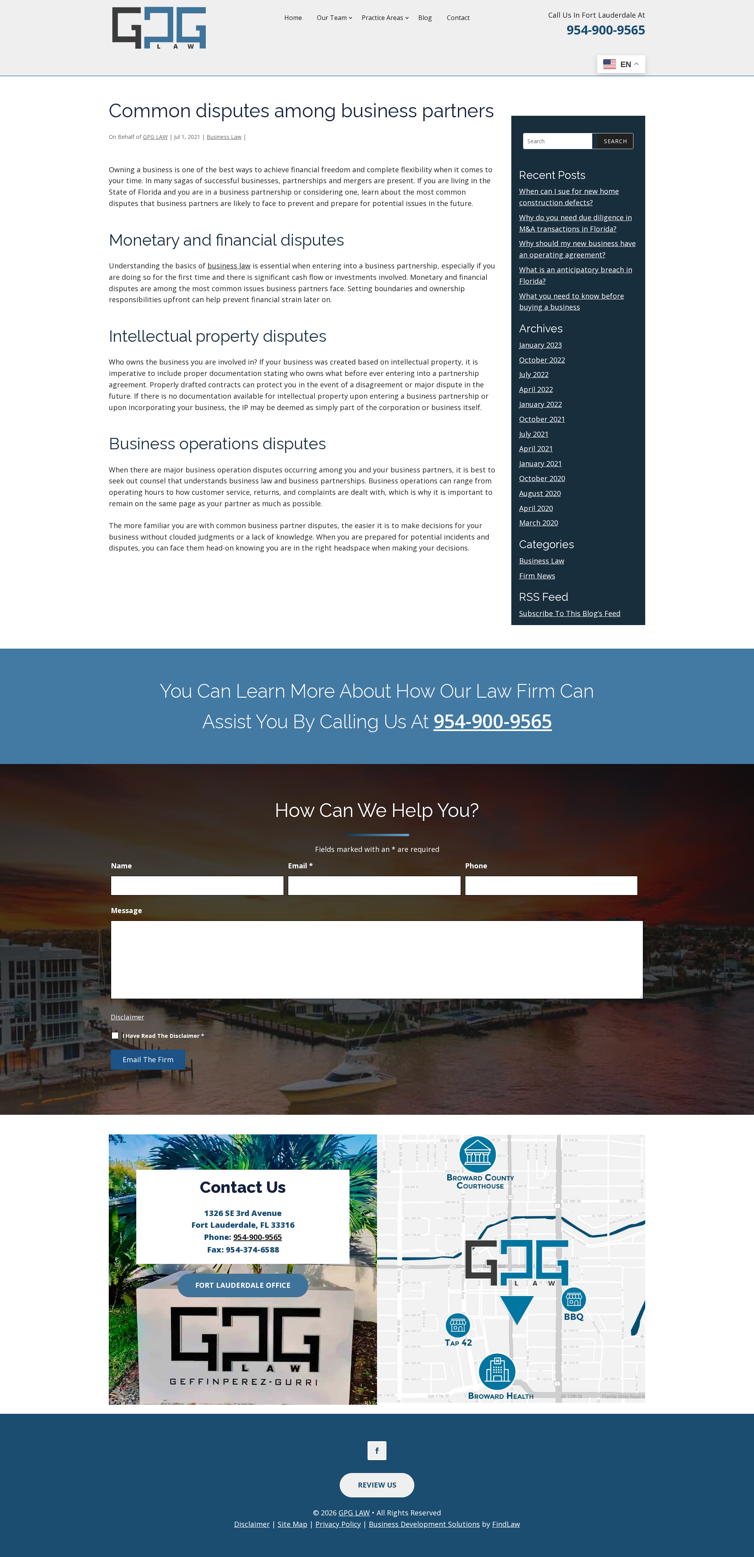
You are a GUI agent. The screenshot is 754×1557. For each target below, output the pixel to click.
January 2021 (540, 463)
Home (293, 17)
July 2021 (534, 434)
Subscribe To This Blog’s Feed (569, 613)
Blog (425, 17)
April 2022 (536, 389)
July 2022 (534, 374)
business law (229, 265)
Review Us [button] (377, 1485)
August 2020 (540, 493)
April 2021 (536, 448)
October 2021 (542, 419)
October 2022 (542, 360)
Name (121, 865)
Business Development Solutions (424, 1524)
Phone (476, 865)
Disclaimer (127, 1016)
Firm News (537, 575)
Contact (458, 17)
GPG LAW (155, 136)
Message (126, 910)
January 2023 (540, 345)
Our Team (332, 17)
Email (300, 865)
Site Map (292, 1524)
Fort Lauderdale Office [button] (243, 1285)
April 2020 (536, 508)
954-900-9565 (606, 29)
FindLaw (506, 1524)
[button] (746, 1499)
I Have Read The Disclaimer (163, 1035)
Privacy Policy (338, 1524)
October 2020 (542, 478)
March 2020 (538, 522)
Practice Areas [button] (382, 17)
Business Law (224, 136)
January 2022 (540, 404)
